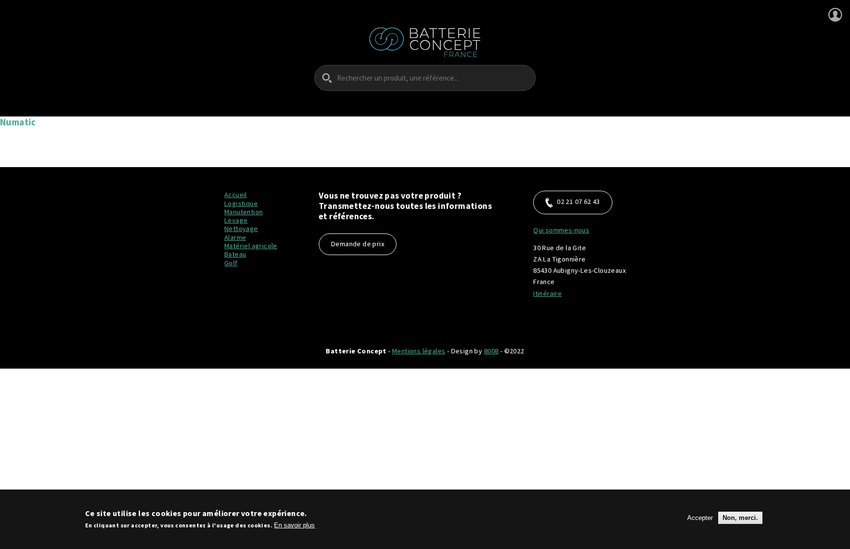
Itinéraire (547, 293)
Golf (231, 263)
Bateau (235, 254)
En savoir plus (294, 525)
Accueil (235, 194)
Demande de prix (357, 243)
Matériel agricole (250, 245)
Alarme (235, 237)
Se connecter (835, 15)
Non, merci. (740, 517)
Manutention (243, 211)
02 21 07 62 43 (578, 201)
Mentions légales (418, 351)
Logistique (241, 203)
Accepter (700, 517)
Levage (235, 220)
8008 (491, 351)
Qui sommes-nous (561, 230)
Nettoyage (241, 228)
